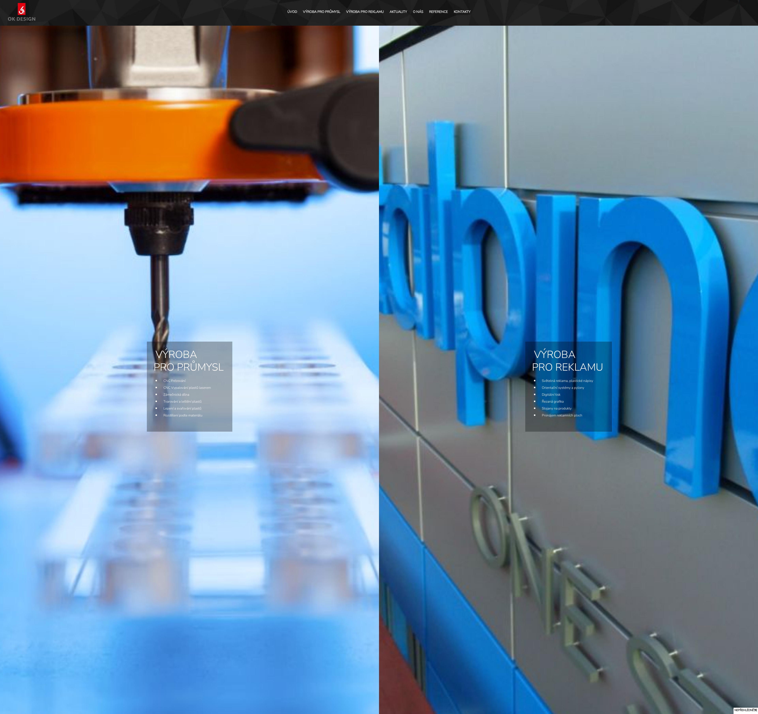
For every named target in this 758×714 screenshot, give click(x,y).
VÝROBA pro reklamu (567, 361)
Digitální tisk (551, 394)
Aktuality (398, 11)
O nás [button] (418, 11)
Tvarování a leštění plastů (182, 401)
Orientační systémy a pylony (563, 387)
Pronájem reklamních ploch (562, 415)
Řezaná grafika (553, 401)
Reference (438, 11)
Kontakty (462, 11)
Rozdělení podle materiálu (182, 415)
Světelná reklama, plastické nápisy (567, 381)
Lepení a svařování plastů (182, 408)
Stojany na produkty (557, 408)
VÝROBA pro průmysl (189, 361)
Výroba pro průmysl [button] (321, 11)
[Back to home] (22, 12)
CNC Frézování (174, 381)
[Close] (755, 710)
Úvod (292, 11)
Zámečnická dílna (176, 394)
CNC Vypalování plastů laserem (187, 387)
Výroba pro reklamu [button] (365, 11)
